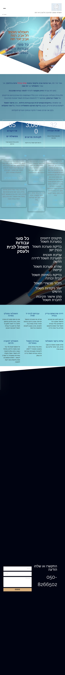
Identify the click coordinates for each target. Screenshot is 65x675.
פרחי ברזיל (21, 83)
